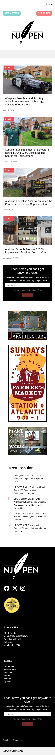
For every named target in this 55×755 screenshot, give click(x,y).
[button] (27, 33)
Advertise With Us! (12, 639)
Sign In (49, 4)
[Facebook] (6, 590)
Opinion (7, 682)
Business (8, 672)
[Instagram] (22, 590)
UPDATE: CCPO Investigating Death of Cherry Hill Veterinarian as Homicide (30, 528)
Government (9, 666)
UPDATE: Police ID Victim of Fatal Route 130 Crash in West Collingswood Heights (29, 490)
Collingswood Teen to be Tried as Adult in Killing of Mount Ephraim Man (29, 478)
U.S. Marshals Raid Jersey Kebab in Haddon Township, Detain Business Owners (30, 517)
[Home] (23, 569)
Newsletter (11, 13)
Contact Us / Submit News (16, 636)
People (7, 676)
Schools (7, 679)
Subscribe (44, 13)
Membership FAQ (12, 645)
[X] (15, 590)
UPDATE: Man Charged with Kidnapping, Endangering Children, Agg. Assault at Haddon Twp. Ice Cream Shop (30, 503)
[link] (27, 325)
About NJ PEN (10, 633)
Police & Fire (10, 669)
